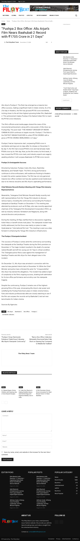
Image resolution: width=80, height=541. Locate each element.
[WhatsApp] (31, 48)
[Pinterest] (26, 48)
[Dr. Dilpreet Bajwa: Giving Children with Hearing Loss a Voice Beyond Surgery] (9, 382)
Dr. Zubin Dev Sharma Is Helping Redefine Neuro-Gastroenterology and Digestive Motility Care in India (26, 394)
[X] (21, 48)
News (8, 21)
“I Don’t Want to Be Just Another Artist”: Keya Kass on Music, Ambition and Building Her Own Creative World (70, 91)
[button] (76, 15)
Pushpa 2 (34, 311)
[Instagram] (77, 1)
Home (3, 21)
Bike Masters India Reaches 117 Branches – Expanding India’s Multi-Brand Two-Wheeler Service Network (70, 60)
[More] (36, 48)
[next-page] (6, 402)
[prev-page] (2, 402)
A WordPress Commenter (63, 114)
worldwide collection (8, 314)
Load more (66, 100)
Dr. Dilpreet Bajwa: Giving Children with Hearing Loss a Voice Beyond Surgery (9, 392)
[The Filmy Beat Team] (2, 42)
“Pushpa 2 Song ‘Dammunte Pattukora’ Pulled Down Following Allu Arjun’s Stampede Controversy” (13, 339)
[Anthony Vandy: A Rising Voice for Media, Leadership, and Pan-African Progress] (58, 80)
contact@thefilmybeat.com (37, 532)
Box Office (27, 311)
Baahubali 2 (18, 311)
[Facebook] (74, 1)
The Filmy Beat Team (12, 42)
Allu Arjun (10, 311)
